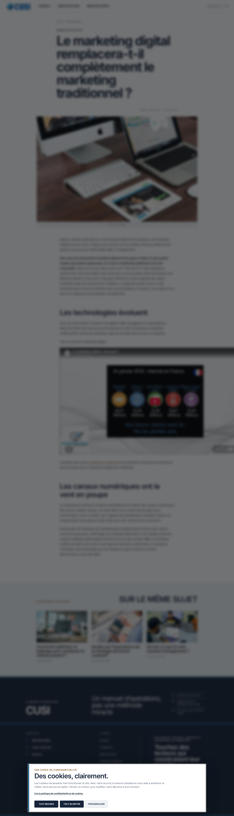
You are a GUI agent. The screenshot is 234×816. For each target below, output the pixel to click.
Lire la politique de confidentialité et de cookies (58, 793)
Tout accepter (72, 804)
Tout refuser (46, 804)
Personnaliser (96, 804)
